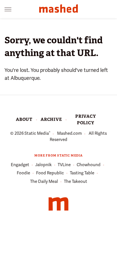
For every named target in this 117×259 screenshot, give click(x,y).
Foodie (23, 173)
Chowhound (89, 165)
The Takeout (75, 181)
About (24, 119)
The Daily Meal (44, 181)
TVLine (64, 165)
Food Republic (50, 173)
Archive (51, 119)
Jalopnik (43, 165)
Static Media (36, 133)
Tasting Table (82, 173)
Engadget (20, 165)
